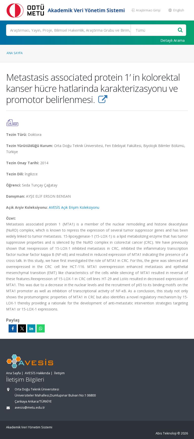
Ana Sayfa (15, 53)
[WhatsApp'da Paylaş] (41, 328)
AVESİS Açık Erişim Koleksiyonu (74, 207)
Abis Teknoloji (166, 433)
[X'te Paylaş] (22, 328)
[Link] (102, 99)
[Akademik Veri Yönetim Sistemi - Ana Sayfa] (26, 10)
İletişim (59, 373)
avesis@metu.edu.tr (30, 407)
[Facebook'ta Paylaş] (13, 328)
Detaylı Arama (172, 40)
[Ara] (180, 30)
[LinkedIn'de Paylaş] (31, 328)
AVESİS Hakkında (37, 373)
